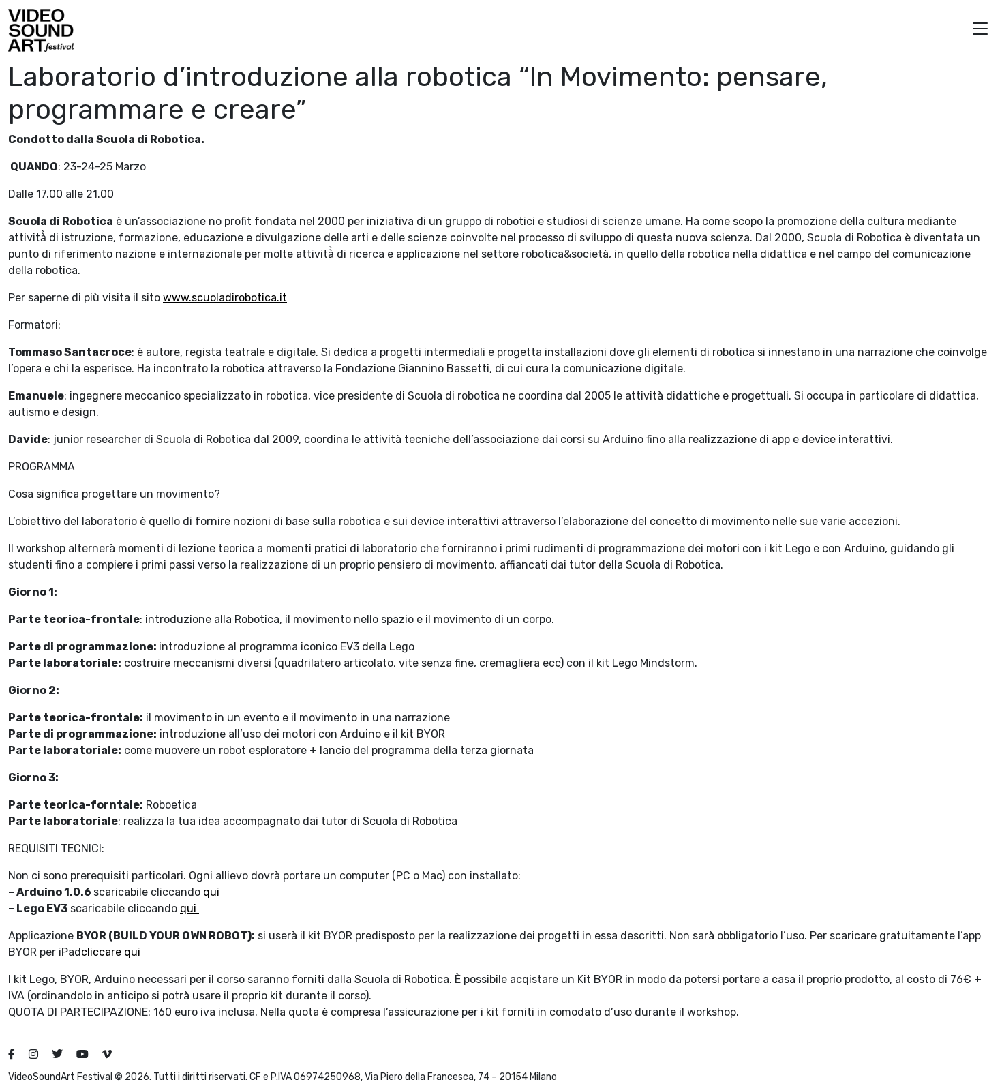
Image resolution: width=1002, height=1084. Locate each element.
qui (211, 892)
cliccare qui (110, 952)
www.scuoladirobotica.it (225, 297)
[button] (980, 30)
